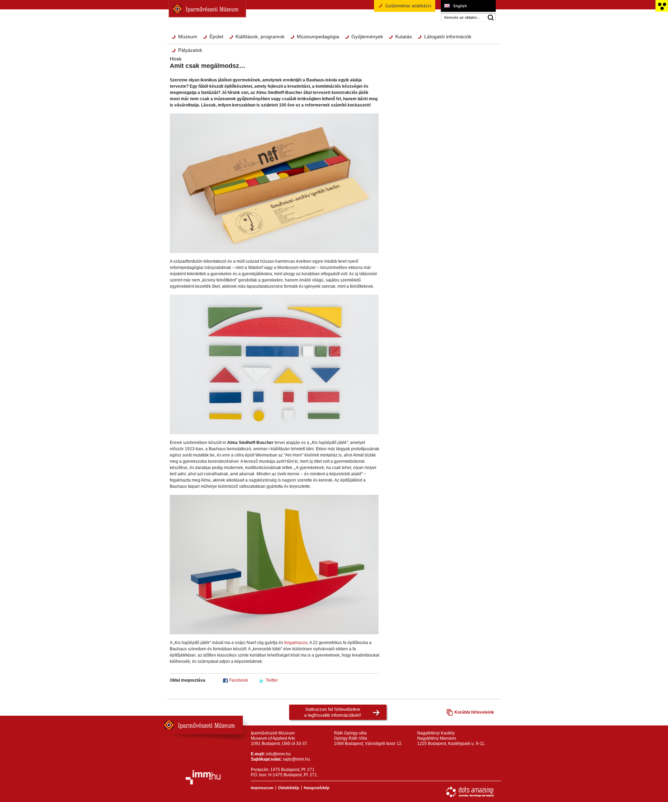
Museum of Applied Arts (468, 6)
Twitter (272, 680)
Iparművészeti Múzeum (207, 8)
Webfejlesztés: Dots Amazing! (470, 791)
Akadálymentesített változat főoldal (661, 6)
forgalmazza (296, 642)
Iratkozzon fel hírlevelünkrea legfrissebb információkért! (332, 712)
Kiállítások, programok (260, 36)
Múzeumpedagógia (318, 36)
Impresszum (262, 788)
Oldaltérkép (288, 788)
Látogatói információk (447, 36)
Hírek (176, 59)
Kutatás (403, 36)
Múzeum (187, 36)
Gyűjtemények (367, 36)
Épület (216, 36)
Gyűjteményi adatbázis (395, 14)
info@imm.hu (278, 754)
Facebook (238, 680)
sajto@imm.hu (296, 759)
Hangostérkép (316, 788)
